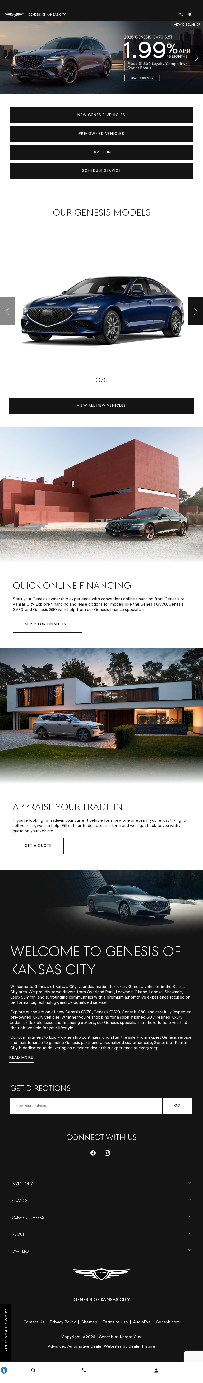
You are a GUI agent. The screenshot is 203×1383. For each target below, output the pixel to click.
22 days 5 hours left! (6, 1332)
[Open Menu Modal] (196, 14)
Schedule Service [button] (101, 171)
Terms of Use (115, 1322)
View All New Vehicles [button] (101, 406)
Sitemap (89, 1322)
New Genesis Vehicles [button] (101, 115)
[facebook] (93, 1153)
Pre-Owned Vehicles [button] (101, 134)
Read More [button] (21, 1058)
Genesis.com (168, 1322)
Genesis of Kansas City (120, 1337)
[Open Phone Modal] (181, 14)
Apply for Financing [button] (47, 624)
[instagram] (107, 1153)
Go (177, 1106)
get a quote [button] (38, 846)
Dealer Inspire (141, 1346)
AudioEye (142, 1322)
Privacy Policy (63, 1322)
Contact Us (34, 1322)
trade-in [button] (101, 152)
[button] (6, 58)
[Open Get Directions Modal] (190, 14)
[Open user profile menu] (156, 1371)
